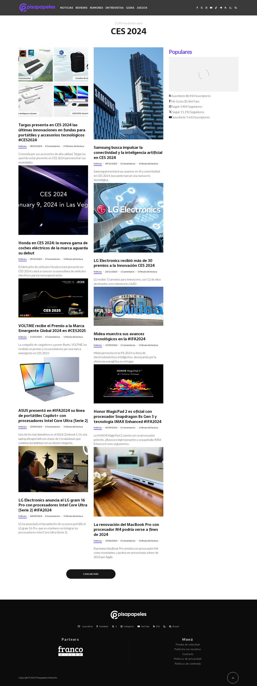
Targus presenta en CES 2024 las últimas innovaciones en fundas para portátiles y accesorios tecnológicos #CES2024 (51, 133)
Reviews (81, 7)
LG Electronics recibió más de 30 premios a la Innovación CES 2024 (124, 263)
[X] (201, 7)
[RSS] (225, 7)
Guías (130, 7)
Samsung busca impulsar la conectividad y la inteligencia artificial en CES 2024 (128, 152)
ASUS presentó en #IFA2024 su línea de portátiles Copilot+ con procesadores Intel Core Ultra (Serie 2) (53, 415)
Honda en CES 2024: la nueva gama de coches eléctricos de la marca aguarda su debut (53, 248)
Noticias (66, 7)
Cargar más (91, 574)
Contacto (187, 654)
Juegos (142, 7)
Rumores (96, 7)
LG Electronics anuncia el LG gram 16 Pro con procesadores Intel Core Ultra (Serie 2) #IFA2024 (52, 505)
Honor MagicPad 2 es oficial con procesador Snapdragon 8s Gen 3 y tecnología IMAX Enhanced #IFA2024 (127, 416)
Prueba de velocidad (188, 644)
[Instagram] (206, 7)
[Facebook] (197, 7)
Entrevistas (114, 7)
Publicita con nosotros (187, 649)
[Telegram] (220, 7)
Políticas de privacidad (187, 658)
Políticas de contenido (188, 663)
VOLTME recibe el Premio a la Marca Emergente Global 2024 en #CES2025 (52, 328)
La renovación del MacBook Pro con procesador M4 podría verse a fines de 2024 (126, 529)
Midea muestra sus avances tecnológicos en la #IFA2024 (119, 336)
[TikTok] (216, 7)
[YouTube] (211, 7)
